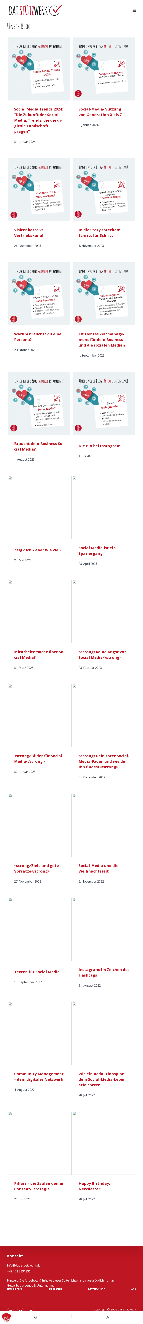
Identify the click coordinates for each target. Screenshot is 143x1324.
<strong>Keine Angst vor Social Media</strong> (102, 654)
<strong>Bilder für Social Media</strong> (38, 758)
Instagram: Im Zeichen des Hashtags (104, 972)
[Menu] (134, 10)
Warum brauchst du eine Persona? (37, 337)
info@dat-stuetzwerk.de (23, 1265)
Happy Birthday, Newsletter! (94, 1186)
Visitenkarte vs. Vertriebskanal (29, 232)
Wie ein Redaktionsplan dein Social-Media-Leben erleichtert (102, 1079)
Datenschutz (96, 1289)
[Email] (107, 1318)
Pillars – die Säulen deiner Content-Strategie (39, 1186)
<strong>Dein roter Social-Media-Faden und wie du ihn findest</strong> (104, 761)
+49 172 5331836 (19, 1271)
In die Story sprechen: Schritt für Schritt (99, 232)
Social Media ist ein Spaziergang (97, 550)
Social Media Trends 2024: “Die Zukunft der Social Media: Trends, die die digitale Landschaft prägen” (38, 120)
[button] (6, 1317)
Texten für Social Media (37, 971)
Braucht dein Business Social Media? (39, 446)
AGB (133, 1289)
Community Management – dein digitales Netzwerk (39, 1076)
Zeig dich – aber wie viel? (37, 550)
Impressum (55, 1289)
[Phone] (35, 1318)
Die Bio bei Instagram (99, 445)
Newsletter (14, 1289)
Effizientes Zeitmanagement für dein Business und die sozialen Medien (102, 340)
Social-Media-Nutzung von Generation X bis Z (100, 112)
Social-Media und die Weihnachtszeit (98, 868)
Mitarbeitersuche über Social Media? (39, 654)
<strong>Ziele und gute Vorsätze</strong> (36, 868)
